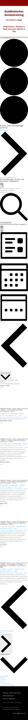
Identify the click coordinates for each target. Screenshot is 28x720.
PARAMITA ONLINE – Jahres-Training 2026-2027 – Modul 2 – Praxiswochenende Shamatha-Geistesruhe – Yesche (14, 440)
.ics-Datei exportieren (5, 683)
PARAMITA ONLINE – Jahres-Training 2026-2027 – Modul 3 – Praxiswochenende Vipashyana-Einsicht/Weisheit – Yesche (14, 481)
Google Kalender (4, 676)
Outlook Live (3, 681)
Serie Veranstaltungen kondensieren (11, 383)
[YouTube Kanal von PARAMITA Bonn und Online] (8, 705)
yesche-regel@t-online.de (19, 713)
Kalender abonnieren (5, 654)
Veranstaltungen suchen (6, 222)
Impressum (5, 693)
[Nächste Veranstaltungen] (0, 369)
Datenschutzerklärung (15, 693)
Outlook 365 (3, 680)
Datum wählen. (15, 380)
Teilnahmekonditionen (8, 695)
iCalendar (2, 678)
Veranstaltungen (4, 130)
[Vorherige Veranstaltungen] (14, 367)
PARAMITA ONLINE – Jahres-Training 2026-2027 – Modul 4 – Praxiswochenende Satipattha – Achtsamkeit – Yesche (14, 523)
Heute (1, 371)
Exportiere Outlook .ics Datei (7, 685)
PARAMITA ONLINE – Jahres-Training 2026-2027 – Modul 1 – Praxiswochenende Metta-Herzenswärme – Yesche (14, 410)
